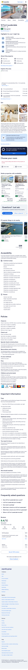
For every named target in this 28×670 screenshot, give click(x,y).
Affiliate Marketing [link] (5, 589)
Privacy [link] (3, 620)
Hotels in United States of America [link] (8, 599)
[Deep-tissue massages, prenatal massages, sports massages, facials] (9, 113)
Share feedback (14, 559)
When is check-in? (18, 213)
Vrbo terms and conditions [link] (6, 629)
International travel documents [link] (7, 652)
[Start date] (7, 166)
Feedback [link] (3, 591)
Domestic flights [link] (5, 606)
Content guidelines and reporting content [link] (9, 636)
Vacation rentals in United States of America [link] (10, 601)
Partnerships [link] (4, 580)
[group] (14, 213)
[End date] (20, 166)
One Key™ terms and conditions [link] (7, 627)
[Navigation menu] (25, 2)
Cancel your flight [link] (5, 646)
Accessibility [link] (4, 631)
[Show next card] (25, 11)
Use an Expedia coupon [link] (6, 650)
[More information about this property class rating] (7, 27)
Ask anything (8, 213)
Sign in (14, 153)
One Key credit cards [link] (5, 615)
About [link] (3, 574)
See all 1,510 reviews (5, 31)
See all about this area (5, 98)
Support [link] (3, 641)
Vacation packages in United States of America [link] (10, 604)
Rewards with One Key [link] (6, 612)
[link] (2, 6)
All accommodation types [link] (6, 610)
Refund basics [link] (4, 648)
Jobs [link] (2, 576)
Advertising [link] (4, 587)
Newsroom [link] (4, 582)
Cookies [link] (3, 622)
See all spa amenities (5, 144)
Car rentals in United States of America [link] (9, 608)
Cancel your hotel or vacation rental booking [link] (10, 644)
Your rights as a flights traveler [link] (7, 655)
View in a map (4, 85)
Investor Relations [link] (5, 585)
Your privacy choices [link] (5, 633)
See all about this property (6, 65)
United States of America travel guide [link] (8, 597)
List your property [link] (5, 578)
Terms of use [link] (4, 625)
